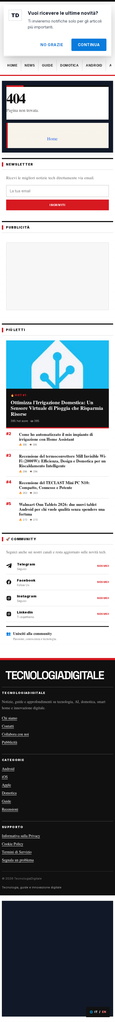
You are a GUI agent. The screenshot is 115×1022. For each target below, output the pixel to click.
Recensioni (10, 809)
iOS (5, 776)
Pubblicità (9, 742)
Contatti (8, 726)
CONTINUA (89, 44)
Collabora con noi (15, 734)
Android (8, 768)
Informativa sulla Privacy (21, 835)
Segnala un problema (18, 859)
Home (52, 138)
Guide (6, 801)
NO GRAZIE (51, 44)
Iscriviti (57, 205)
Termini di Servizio (17, 851)
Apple (6, 784)
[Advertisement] (57, 276)
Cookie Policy (12, 843)
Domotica (9, 792)
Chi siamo (9, 717)
